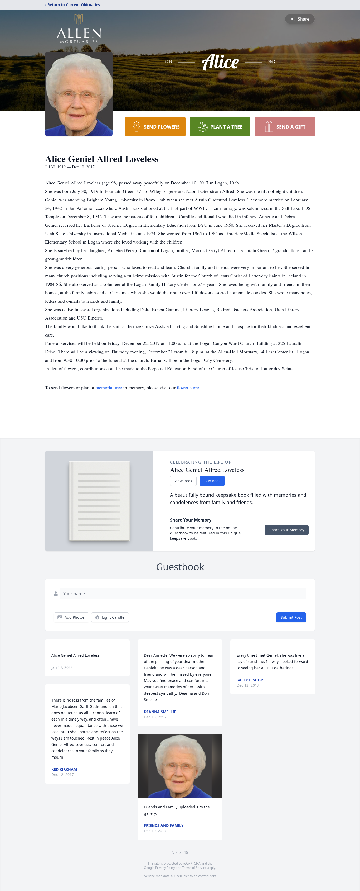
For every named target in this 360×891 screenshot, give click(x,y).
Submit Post (291, 617)
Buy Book (212, 480)
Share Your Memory (286, 529)
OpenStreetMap (185, 876)
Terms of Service (194, 867)
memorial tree (108, 387)
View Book (183, 480)
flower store (188, 387)
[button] (180, 766)
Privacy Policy (165, 867)
